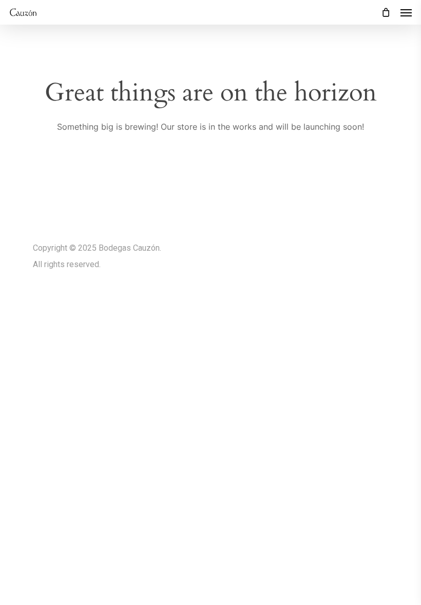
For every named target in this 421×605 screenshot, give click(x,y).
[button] (406, 12)
